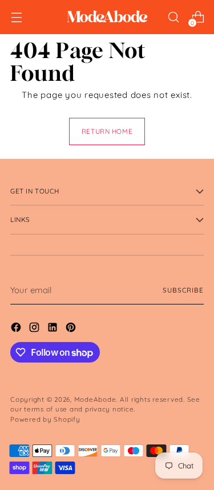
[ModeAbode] (107, 17)
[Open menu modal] (16, 17)
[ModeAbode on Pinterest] (72, 329)
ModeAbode (95, 399)
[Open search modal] (173, 17)
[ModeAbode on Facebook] (17, 329)
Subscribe (183, 290)
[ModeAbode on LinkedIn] (53, 329)
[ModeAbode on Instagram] (35, 329)
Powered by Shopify (45, 419)
